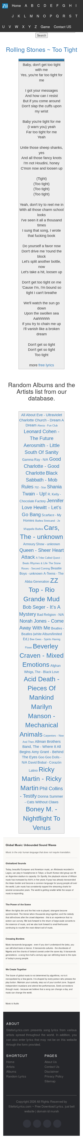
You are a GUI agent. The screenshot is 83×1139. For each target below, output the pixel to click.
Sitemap (50, 1081)
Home (16, 5)
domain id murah (48, 1111)
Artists (10, 1066)
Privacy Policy (54, 1076)
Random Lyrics (16, 1076)
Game (45, 26)
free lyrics (46, 365)
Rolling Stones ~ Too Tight (41, 49)
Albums (11, 1071)
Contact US (62, 26)
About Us (51, 1062)
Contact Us (52, 1066)
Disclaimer (52, 1071)
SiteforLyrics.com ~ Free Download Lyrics (35, 1106)
